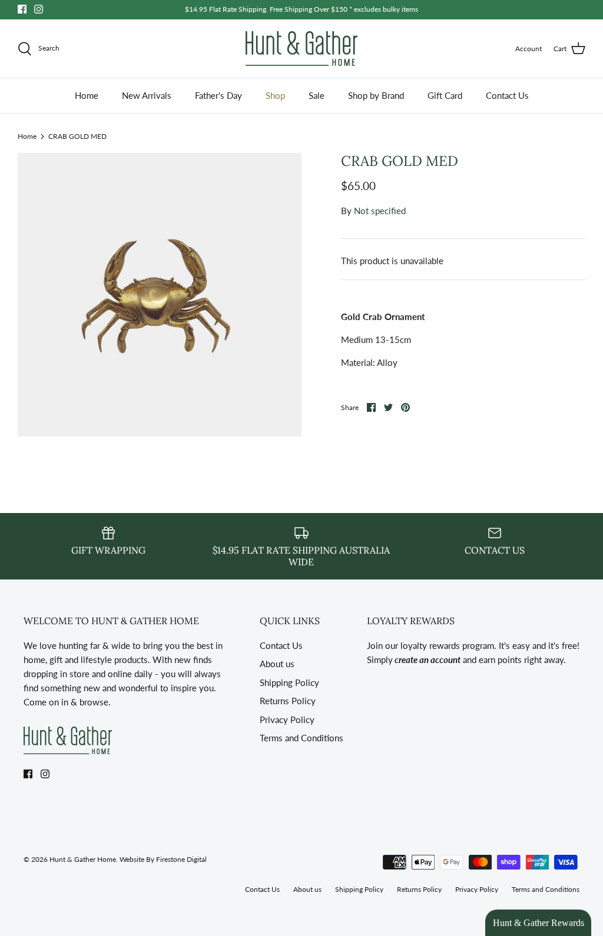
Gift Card (445, 95)
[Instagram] (38, 9)
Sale (316, 95)
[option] (160, 295)
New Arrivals (146, 95)
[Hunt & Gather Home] (301, 48)
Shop (275, 95)
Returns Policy (288, 700)
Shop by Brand (376, 95)
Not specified (380, 210)
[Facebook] (22, 9)
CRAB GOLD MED (77, 135)
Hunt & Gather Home (82, 859)
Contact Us (507, 95)
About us (277, 663)
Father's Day (218, 95)
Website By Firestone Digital (163, 859)
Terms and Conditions (301, 737)
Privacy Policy (287, 719)
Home (86, 95)
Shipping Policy (289, 682)
